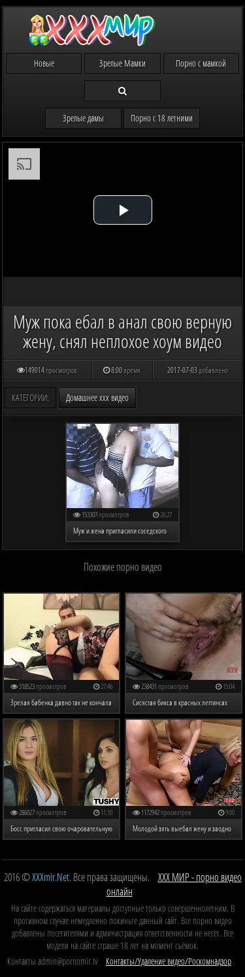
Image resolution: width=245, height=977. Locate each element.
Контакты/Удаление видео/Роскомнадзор (168, 961)
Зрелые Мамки (122, 63)
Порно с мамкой (201, 63)
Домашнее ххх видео (97, 397)
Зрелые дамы (83, 118)
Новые (44, 63)
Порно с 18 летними (162, 118)
